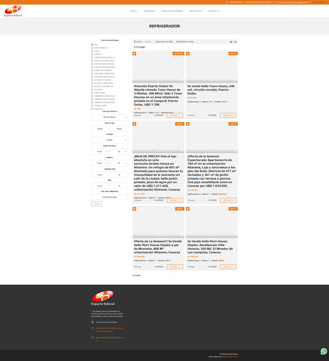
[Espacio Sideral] (13, 11)
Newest (148, 42)
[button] (109, 117)
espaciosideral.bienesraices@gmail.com (293, 2)
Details (174, 115)
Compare (158, 115)
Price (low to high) (185, 42)
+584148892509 (236, 2)
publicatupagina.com (230, 357)
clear (96, 204)
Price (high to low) (164, 42)
